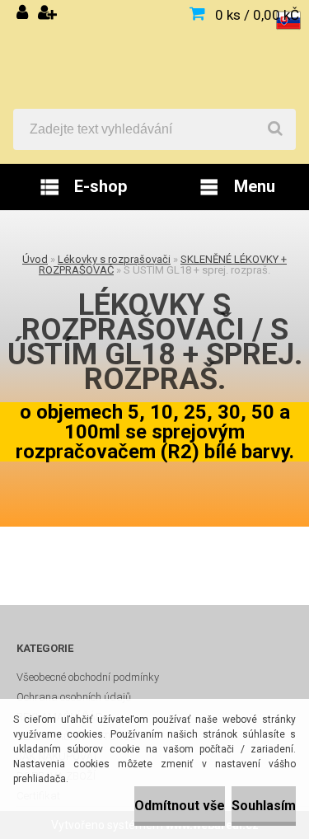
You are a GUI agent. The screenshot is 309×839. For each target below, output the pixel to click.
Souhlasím (264, 805)
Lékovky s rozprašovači (114, 259)
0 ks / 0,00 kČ (257, 15)
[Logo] (154, 54)
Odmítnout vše (179, 805)
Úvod (35, 259)
